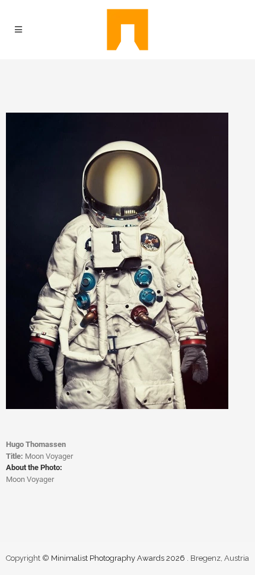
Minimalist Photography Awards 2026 (119, 558)
